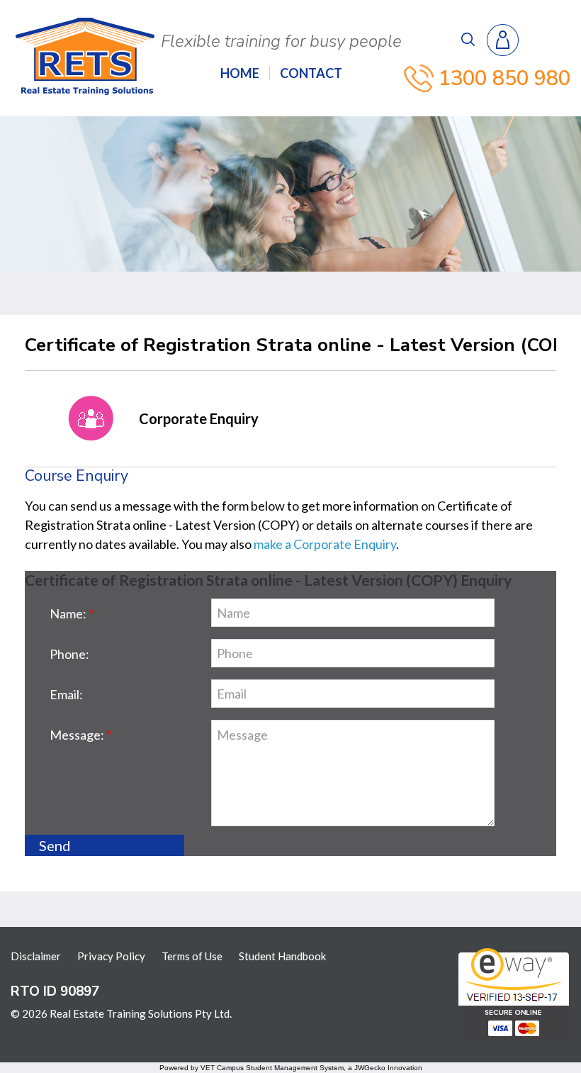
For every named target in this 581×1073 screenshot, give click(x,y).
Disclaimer (36, 956)
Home (239, 73)
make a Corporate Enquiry (325, 544)
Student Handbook (282, 956)
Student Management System (295, 1068)
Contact (311, 73)
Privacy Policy (111, 956)
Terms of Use (192, 956)
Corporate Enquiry (199, 418)
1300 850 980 (504, 78)
